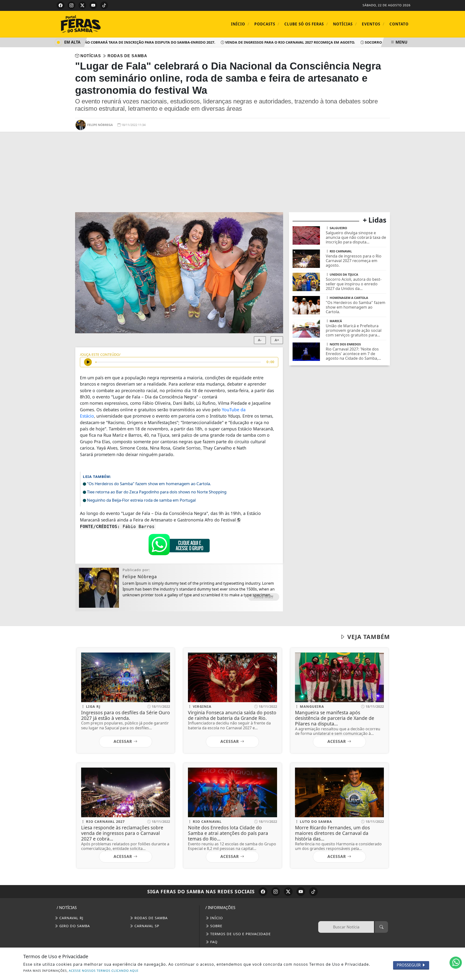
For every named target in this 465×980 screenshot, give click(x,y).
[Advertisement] (232, 176)
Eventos (373, 24)
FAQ (213, 942)
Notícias (345, 24)
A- (260, 340)
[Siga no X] (82, 5)
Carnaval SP (146, 926)
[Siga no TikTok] (104, 5)
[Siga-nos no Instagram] (275, 891)
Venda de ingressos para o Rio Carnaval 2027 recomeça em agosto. (275, 42)
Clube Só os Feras (306, 24)
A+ (277, 340)
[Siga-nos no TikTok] (313, 891)
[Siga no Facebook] (60, 5)
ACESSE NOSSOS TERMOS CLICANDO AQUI (103, 970)
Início (240, 24)
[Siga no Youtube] (93, 5)
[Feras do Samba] (96, 23)
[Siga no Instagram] (71, 5)
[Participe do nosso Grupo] (179, 546)
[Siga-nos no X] (288, 891)
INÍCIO (216, 918)
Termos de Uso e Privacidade (240, 934)
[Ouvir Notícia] (88, 362)
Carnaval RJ (70, 918)
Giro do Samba (74, 926)
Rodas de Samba (150, 918)
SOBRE (215, 926)
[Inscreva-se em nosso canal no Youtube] (300, 891)
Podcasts (266, 24)
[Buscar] (381, 927)
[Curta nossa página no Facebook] (263, 891)
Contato (399, 24)
